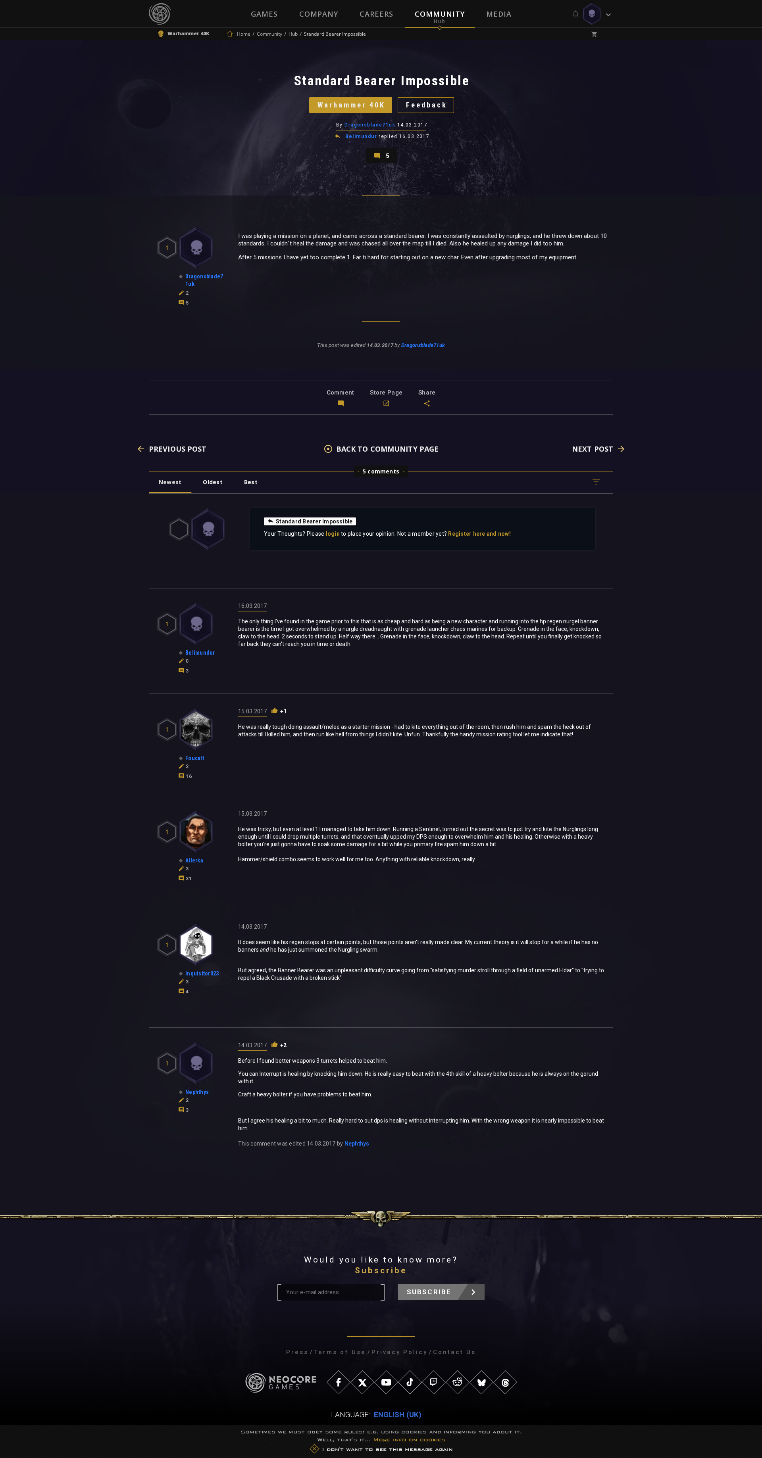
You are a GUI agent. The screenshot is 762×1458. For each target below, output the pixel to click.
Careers (376, 14)
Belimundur (361, 136)
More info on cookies (409, 1440)
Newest (170, 482)
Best (251, 482)
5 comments (381, 471)
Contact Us (454, 1352)
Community (440, 14)
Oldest (212, 482)
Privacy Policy (399, 1352)
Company (318, 14)
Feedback (426, 105)
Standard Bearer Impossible (314, 521)
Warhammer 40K (351, 105)
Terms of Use (340, 1352)
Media (499, 14)
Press (297, 1352)
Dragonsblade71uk (369, 125)
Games (264, 14)
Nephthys (356, 1143)
